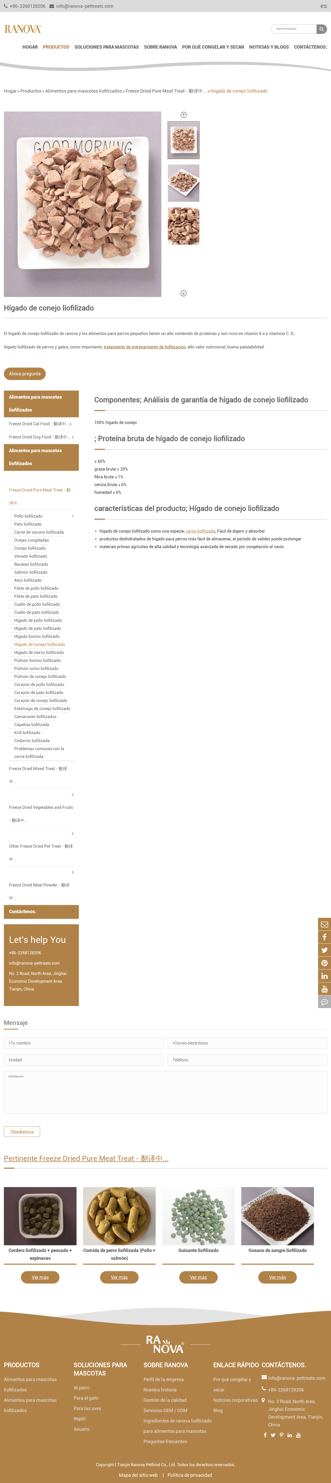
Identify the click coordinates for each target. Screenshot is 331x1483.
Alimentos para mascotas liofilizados (83, 91)
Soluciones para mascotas (106, 47)
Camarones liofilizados (35, 716)
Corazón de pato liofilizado (38, 692)
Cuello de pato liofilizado (36, 612)
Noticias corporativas (235, 1400)
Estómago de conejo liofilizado (42, 708)
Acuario (81, 1429)
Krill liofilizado (27, 732)
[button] (184, 114)
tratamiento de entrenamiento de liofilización (145, 347)
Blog (218, 1410)
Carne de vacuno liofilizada (39, 532)
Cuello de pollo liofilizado (37, 604)
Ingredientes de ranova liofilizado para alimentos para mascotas (178, 1426)
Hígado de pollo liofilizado (38, 620)
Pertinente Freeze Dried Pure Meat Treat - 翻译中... (86, 1158)
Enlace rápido (236, 1365)
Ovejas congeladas (31, 540)
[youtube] (324, 988)
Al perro (81, 1387)
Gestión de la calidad (165, 1400)
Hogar (30, 47)
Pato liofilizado (28, 524)
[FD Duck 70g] (40, 1216)
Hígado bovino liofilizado (37, 636)
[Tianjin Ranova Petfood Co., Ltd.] (22, 28)
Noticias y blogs (269, 47)
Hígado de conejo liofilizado (239, 91)
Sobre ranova (160, 47)
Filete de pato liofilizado (36, 596)
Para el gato (86, 1398)
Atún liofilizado (28, 580)
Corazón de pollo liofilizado (39, 684)
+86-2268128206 (25, 952)
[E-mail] (324, 924)
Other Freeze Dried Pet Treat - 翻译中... (41, 853)
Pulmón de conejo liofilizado (40, 676)
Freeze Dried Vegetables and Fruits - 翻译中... (41, 814)
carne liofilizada (200, 531)
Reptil (80, 1418)
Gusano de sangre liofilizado (278, 1250)
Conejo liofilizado (30, 548)
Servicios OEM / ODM (165, 1410)
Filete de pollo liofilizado (36, 588)
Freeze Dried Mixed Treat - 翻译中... (38, 775)
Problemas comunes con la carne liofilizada (39, 752)
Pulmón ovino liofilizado (36, 668)
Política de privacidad (190, 1475)
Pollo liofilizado (28, 516)
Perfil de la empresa (164, 1379)
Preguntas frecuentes (165, 1441)
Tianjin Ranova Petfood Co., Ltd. (146, 1464)
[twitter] (324, 950)
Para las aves (87, 1408)
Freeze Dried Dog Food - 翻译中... (39, 437)
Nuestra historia (160, 1389)
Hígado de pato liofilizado (37, 628)
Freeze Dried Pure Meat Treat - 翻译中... (166, 91)
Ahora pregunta (25, 373)
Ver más (40, 1277)
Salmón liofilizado (30, 572)
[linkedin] (324, 976)
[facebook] (324, 937)
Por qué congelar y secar (213, 47)
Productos (56, 47)
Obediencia (22, 1132)
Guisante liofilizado (198, 1250)
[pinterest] (324, 963)
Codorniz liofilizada (32, 740)
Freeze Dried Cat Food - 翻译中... (39, 423)
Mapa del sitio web (139, 1475)
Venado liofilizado (30, 556)
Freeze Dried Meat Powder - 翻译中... (39, 891)
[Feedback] (324, 1001)
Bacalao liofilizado (31, 564)
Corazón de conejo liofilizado (40, 700)
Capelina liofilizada (31, 724)
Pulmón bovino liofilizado (37, 660)
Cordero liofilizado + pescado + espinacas (40, 1254)
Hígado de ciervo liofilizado (39, 652)
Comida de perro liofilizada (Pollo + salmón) (119, 1254)
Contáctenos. (310, 47)
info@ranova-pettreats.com (84, 6)
